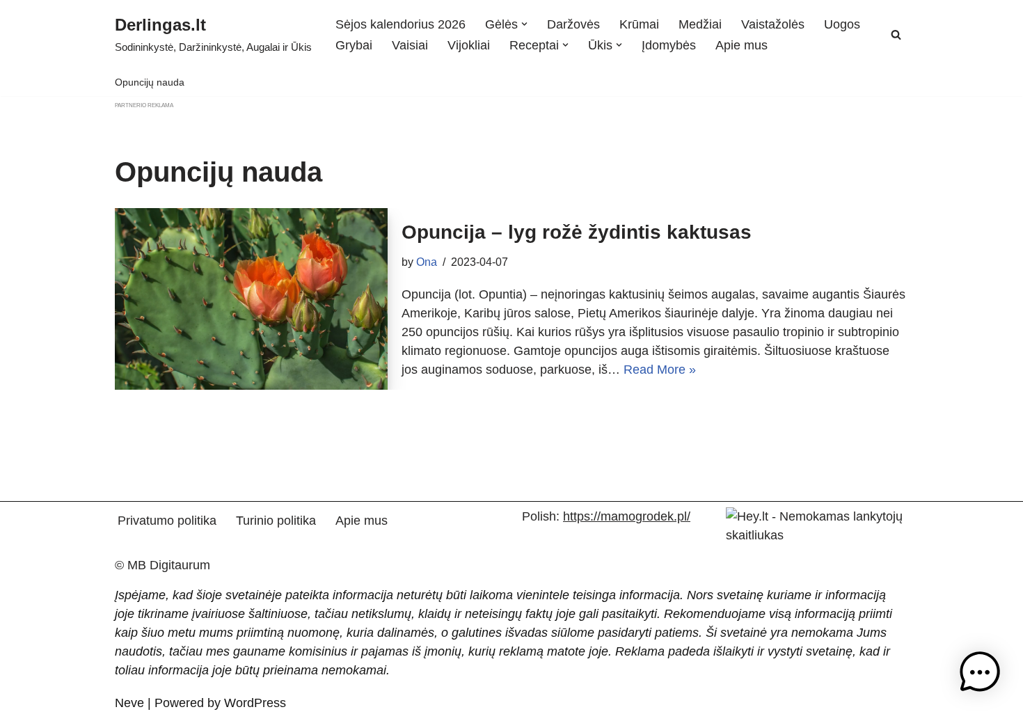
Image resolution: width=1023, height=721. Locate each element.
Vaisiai (410, 45)
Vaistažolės (772, 24)
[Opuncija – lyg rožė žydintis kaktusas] (251, 299)
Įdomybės (669, 45)
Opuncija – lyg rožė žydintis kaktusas (577, 232)
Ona (426, 261)
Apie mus (741, 45)
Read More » (660, 370)
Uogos (842, 24)
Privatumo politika (167, 521)
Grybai (353, 45)
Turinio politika (276, 521)
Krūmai (639, 24)
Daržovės (573, 24)
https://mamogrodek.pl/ (626, 516)
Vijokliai (468, 45)
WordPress (255, 703)
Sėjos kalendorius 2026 (400, 24)
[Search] (896, 34)
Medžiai (700, 24)
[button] (524, 24)
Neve (129, 703)
